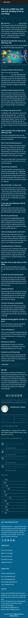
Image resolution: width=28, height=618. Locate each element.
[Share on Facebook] (9, 395)
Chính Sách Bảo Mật (6, 556)
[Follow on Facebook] (2, 540)
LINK (2, 492)
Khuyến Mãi (4, 489)
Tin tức (3, 507)
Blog (2, 483)
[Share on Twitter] (12, 395)
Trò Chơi (3, 510)
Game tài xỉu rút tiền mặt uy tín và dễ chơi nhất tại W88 (6, 418)
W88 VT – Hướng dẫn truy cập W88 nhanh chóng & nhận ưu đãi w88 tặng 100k (15, 444)
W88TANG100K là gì (6, 562)
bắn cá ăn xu (22, 72)
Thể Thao (3, 504)
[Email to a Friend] (15, 395)
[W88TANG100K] (15, 2)
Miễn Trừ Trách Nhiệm (7, 553)
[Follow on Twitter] (8, 540)
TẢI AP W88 (4, 584)
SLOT (2, 501)
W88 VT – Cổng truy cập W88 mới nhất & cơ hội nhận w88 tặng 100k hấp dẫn (15, 452)
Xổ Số (2, 513)
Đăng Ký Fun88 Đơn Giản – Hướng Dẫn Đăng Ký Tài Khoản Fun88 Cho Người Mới (15, 459)
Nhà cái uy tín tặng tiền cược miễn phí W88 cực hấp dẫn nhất (20, 418)
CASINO (3, 486)
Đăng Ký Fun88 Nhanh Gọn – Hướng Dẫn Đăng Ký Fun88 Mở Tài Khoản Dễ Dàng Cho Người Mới (15, 467)
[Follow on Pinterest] (14, 540)
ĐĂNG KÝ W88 (5, 573)
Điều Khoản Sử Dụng (6, 559)
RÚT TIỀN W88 (5, 579)
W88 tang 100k (14, 23)
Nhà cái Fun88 (5, 498)
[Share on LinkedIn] (21, 395)
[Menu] (2, 2)
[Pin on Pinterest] (18, 395)
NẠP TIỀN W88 (5, 576)
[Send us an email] (11, 540)
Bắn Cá (3, 7)
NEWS (3, 495)
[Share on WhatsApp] (7, 395)
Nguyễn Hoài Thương (21, 18)
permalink (24, 401)
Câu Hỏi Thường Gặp (6, 550)
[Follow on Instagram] (5, 540)
